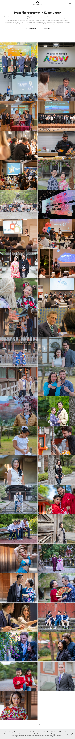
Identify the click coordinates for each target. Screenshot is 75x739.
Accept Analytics (50, 736)
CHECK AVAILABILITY (30, 28)
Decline (58, 736)
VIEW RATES (47, 28)
